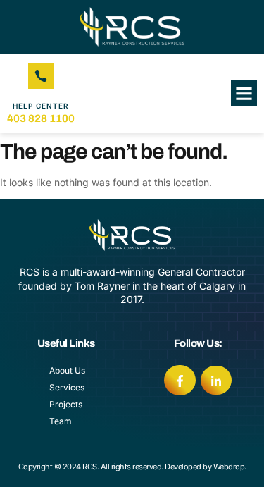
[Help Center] (41, 76)
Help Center (41, 105)
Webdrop (229, 466)
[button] (244, 93)
